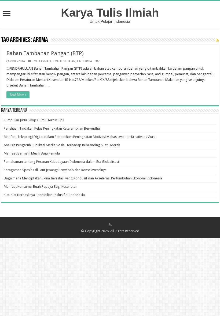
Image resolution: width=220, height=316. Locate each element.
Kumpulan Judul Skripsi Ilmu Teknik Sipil (34, 120)
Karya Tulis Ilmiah (110, 12)
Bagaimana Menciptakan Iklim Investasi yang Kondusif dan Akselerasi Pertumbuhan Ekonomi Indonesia (83, 178)
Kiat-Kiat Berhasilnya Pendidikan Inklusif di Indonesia (44, 195)
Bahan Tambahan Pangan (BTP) (45, 53)
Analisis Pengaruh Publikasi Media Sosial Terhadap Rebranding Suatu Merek (62, 145)
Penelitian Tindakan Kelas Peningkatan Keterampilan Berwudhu (52, 128)
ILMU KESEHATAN (64, 61)
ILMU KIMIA (84, 61)
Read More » (18, 95)
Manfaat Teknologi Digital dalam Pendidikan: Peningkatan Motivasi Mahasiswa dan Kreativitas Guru (79, 137)
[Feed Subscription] (217, 40)
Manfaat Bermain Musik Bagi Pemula (32, 153)
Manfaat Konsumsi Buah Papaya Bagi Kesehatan (40, 187)
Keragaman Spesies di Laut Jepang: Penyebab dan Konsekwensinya (55, 170)
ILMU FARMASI (41, 61)
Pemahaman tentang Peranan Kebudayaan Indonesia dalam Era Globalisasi (61, 162)
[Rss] (110, 224)
